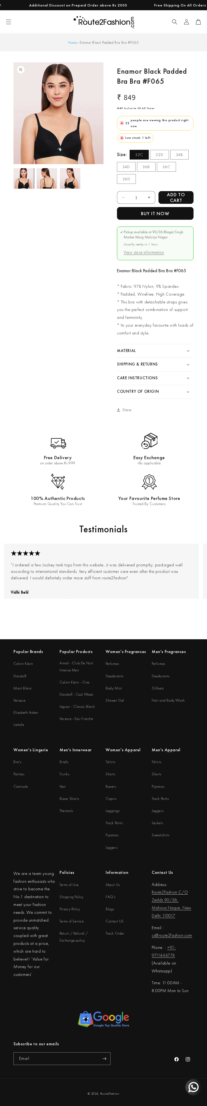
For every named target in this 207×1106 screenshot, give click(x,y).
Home (72, 42)
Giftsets (158, 688)
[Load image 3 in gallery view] (70, 178)
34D (126, 166)
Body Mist (114, 688)
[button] (175, 22)
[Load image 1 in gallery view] (23, 178)
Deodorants (114, 676)
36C (166, 166)
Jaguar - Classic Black (77, 706)
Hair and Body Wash (168, 700)
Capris (111, 798)
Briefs (64, 761)
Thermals (66, 810)
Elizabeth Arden (25, 712)
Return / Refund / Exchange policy (74, 936)
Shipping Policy (72, 896)
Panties (18, 774)
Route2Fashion (109, 1093)
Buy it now (155, 213)
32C (139, 154)
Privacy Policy (70, 909)
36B (146, 166)
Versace (19, 700)
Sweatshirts (161, 835)
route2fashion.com (175, 935)
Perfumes (112, 663)
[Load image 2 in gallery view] (47, 178)
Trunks (65, 774)
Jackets (157, 822)
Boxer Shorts (69, 798)
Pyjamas (112, 835)
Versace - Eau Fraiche (76, 718)
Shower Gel (115, 700)
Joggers (111, 847)
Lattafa (18, 724)
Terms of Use (69, 884)
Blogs (110, 909)
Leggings (113, 810)
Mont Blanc (22, 688)
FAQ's (111, 896)
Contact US (115, 921)
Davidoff (19, 676)
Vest (62, 786)
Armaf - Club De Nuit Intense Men (76, 666)
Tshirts (110, 761)
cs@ (155, 935)
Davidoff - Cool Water (77, 694)
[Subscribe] (104, 1058)
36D (126, 179)
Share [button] (127, 409)
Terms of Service (72, 921)
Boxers (111, 786)
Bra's (17, 761)
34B (179, 154)
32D (159, 154)
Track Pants (114, 822)
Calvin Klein (23, 663)
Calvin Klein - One (74, 682)
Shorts (110, 774)
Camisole (20, 786)
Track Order (115, 933)
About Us (113, 884)
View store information (144, 252)
